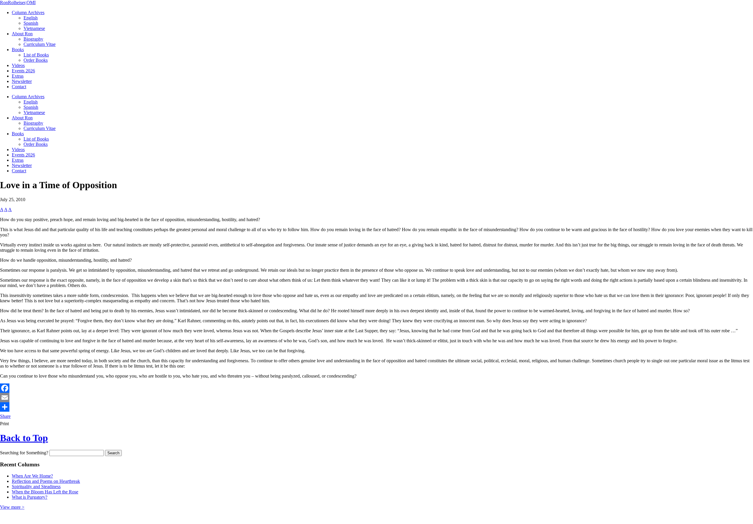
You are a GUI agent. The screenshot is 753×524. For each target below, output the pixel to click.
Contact (19, 86)
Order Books (36, 60)
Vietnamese (34, 28)
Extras (18, 76)
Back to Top (24, 438)
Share (5, 416)
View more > (12, 507)
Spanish (31, 23)
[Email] (376, 397)
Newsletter (22, 81)
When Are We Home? (32, 475)
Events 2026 (23, 70)
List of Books (36, 54)
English (31, 17)
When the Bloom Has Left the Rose (45, 491)
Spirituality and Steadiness (36, 486)
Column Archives (28, 12)
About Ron (22, 33)
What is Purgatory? (29, 497)
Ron (18, 2)
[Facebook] (376, 388)
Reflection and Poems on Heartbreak (46, 481)
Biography (33, 38)
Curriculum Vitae (40, 44)
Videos (18, 65)
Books (18, 49)
